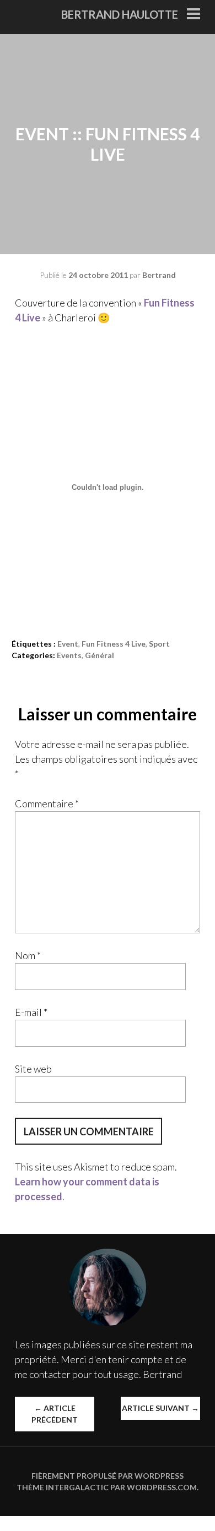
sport (159, 643)
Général (99, 655)
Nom (28, 955)
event (67, 643)
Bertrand (159, 275)
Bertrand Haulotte (119, 14)
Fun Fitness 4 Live (114, 643)
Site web (33, 1069)
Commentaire (47, 803)
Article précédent (54, 1413)
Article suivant (160, 1408)
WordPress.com (162, 1487)
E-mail (31, 1012)
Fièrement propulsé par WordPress (107, 1475)
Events (69, 655)
